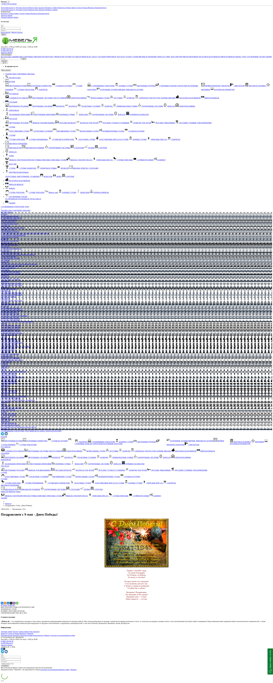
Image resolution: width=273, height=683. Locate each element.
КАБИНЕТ (5, 385)
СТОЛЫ (128, 57)
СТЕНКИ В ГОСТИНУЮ (10, 253)
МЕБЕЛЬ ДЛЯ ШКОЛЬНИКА (12, 310)
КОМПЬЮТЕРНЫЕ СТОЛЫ (11, 333)
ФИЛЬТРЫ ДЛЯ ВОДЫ (9, 241)
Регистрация (12, 4)
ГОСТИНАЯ (76, 57)
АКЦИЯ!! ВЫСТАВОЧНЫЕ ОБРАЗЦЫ (26, 57)
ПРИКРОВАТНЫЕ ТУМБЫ (11, 283)
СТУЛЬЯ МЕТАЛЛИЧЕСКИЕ (12, 343)
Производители (100, 8)
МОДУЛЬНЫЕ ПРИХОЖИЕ (11, 295)
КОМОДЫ (5, 262)
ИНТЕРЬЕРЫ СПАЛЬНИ (10, 272)
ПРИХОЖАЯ (111, 57)
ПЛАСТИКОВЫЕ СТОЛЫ (11, 325)
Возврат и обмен (51, 8)
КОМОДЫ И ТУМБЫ (9, 393)
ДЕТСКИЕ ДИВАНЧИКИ (10, 320)
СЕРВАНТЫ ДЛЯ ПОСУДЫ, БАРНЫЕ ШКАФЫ (19, 264)
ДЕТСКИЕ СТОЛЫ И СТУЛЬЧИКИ (14, 316)
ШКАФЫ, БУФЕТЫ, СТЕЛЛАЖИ (13, 396)
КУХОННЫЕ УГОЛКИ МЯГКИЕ (13, 235)
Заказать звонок (6, 15)
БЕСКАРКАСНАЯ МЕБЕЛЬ (209, 57)
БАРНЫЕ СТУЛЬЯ (8, 230)
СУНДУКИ (5, 366)
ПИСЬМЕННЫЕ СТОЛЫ (10, 329)
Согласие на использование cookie (62, 635)
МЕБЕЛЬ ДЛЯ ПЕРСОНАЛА (12, 377)
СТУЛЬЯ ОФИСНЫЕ (9, 339)
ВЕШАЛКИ (5, 299)
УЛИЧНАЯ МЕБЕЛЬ (8, 423)
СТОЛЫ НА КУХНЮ (9, 220)
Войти (4, 4)
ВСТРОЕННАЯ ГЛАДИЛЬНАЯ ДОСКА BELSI (18, 427)
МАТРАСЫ (5, 278)
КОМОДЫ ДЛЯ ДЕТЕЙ (10, 318)
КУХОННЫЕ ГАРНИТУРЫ (11, 218)
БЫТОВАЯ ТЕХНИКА (9, 245)
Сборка (68, 8)
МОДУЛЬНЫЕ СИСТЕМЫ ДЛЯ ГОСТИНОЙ (18, 254)
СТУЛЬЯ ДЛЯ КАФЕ (8, 416)
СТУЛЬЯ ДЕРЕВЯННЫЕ (10, 341)
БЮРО (3, 404)
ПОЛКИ (4, 364)
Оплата (25, 8)
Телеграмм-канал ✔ (8, 8)
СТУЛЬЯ (135, 57)
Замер (73, 8)
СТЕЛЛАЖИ (6, 362)
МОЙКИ (4, 239)
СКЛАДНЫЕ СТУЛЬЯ (9, 345)
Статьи (79, 8)
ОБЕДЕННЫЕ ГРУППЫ (10, 231)
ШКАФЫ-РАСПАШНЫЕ (10, 358)
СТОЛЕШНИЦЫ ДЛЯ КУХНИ (12, 207)
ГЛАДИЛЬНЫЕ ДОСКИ (256, 57)
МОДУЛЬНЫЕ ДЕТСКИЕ (10, 308)
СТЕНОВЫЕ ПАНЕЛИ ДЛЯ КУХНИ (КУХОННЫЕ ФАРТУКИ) (25, 233)
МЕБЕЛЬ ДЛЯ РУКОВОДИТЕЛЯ (13, 371)
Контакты (62, 8)
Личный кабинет (7, 17)
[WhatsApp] (17, 603)
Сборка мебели (23, 632)
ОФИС (168, 57)
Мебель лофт (5, 417)
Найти (24, 59)
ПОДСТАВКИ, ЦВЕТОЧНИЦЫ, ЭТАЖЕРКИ (18, 400)
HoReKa (238, 57)
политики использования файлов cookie (54, 670)
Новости (31, 8)
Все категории (6, 57)
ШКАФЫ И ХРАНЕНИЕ (147, 57)
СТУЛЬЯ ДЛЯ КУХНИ (9, 224)
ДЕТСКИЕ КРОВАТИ (9, 312)
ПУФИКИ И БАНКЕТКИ (10, 304)
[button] (270, 661)
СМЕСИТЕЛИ (6, 243)
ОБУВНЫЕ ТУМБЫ (8, 297)
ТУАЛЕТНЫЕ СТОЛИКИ (10, 279)
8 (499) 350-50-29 (7, 49)
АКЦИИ (268, 57)
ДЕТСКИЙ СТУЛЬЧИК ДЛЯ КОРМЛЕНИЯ (17, 322)
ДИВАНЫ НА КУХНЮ (9, 237)
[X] (11, 603)
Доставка (19, 8)
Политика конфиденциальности (32, 635)
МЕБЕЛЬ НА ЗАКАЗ (89, 57)
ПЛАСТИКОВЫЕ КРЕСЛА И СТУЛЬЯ (15, 347)
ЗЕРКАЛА (161, 57)
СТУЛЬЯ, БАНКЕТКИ (9, 391)
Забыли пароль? (17, 32)
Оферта (46, 635)
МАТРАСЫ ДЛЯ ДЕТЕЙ (10, 314)
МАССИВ (174, 57)
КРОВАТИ (5, 276)
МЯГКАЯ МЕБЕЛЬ (227, 57)
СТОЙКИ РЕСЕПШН (9, 383)
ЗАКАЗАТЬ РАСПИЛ (53, 431)
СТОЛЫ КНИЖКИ (8, 222)
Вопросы (91, 8)
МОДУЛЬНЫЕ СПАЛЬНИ (10, 274)
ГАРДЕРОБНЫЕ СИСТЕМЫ (11, 285)
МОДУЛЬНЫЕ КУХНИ (9, 216)
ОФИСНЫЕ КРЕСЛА (9, 350)
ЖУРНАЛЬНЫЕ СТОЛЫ (10, 258)
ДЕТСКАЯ (121, 57)
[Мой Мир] (8, 603)
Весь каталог (6, 70)
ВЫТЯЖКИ (5, 247)
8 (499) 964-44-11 (7, 51)
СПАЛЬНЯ (101, 57)
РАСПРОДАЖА (47, 57)
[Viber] (14, 603)
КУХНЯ (68, 57)
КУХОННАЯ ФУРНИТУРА (11, 249)
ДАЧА (244, 57)
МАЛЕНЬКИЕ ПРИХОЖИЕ (11, 293)
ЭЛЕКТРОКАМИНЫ (9, 256)
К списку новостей (8, 605)
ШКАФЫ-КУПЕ (7, 356)
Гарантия (29, 633)
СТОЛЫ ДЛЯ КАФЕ (8, 414)
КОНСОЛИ (5, 402)
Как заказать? (40, 8)
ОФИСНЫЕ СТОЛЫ (8, 375)
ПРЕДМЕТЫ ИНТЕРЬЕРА (189, 57)
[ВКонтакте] (2, 603)
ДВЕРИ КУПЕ (59, 57)
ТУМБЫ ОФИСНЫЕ (8, 373)
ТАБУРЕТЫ (5, 226)
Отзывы (85, 8)
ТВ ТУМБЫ (5, 260)
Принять (73, 670)
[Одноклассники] (5, 603)
